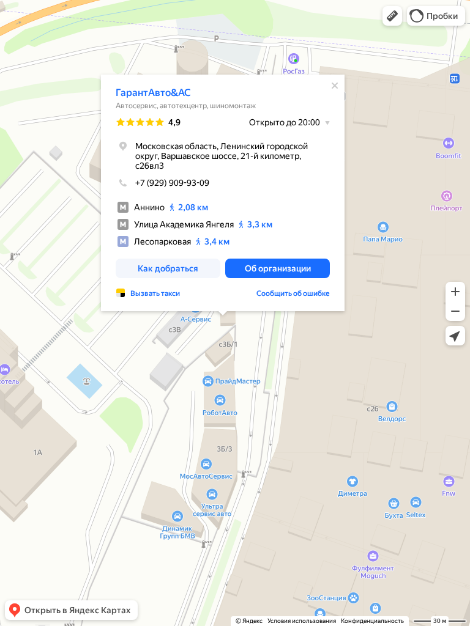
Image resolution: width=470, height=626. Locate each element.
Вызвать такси (155, 293)
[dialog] (223, 193)
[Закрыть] (335, 85)
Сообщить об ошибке (293, 293)
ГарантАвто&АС (153, 92)
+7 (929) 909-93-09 (172, 183)
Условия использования (301, 620)
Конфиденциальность (372, 620)
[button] (392, 16)
